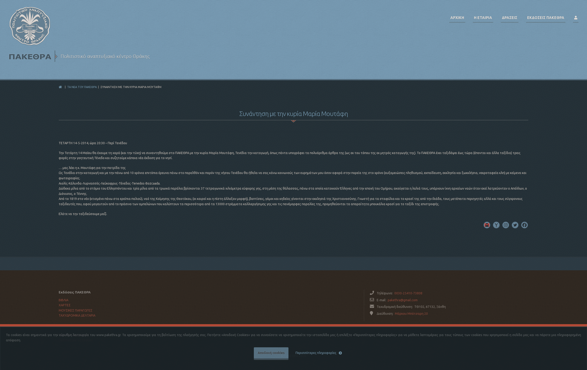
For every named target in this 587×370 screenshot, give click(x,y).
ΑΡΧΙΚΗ (457, 18)
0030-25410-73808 (408, 293)
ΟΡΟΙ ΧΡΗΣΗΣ (69, 325)
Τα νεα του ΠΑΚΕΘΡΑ (82, 87)
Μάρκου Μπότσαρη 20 (411, 313)
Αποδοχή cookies (271, 353)
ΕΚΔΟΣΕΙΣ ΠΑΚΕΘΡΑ (545, 18)
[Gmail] (487, 225)
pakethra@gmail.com (403, 300)
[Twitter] (515, 225)
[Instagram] (505, 225)
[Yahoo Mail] (496, 225)
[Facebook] (524, 225)
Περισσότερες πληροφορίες (316, 353)
